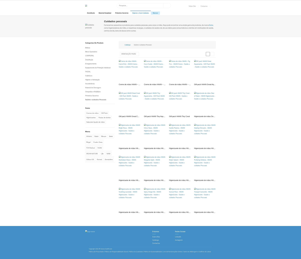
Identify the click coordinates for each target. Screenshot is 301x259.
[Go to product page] (129, 71)
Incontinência (90, 84)
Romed (99, 159)
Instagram (179, 240)
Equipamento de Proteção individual (97, 68)
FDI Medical (90, 148)
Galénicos (88, 76)
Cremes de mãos (92, 113)
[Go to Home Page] (120, 44)
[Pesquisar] (167, 5)
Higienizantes (91, 118)
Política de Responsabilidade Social (116, 252)
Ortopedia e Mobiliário (93, 92)
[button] (208, 54)
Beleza (87, 48)
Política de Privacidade (96, 252)
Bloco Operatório (91, 52)
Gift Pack (104, 113)
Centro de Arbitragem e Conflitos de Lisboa (197, 252)
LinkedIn (178, 237)
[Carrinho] (213, 6)
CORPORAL (89, 56)
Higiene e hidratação (92, 80)
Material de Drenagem (93, 88)
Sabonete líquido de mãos (95, 122)
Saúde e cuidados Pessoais (95, 100)
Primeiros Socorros (121, 13)
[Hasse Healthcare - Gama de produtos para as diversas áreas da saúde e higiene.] (92, 5)
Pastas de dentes (105, 118)
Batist (96, 136)
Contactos (204, 6)
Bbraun (103, 136)
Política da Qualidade (136, 252)
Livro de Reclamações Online (172, 252)
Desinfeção (91, 13)
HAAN (99, 148)
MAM (108, 154)
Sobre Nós (192, 6)
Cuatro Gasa (97, 142)
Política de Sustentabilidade (153, 252)
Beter (211, 25)
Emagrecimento (90, 64)
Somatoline (109, 159)
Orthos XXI (90, 159)
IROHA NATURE (92, 154)
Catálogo (155, 240)
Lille (102, 154)
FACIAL (88, 72)
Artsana (89, 136)
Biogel (88, 142)
